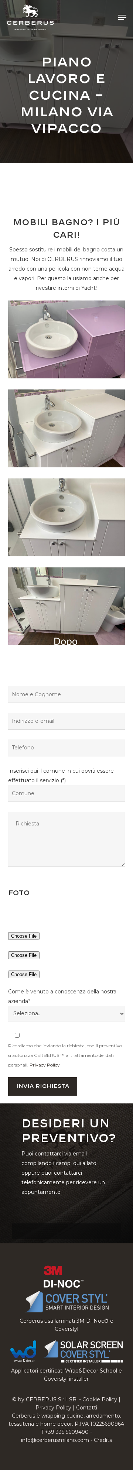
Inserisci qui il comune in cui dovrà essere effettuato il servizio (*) (61, 775)
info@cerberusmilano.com (55, 1440)
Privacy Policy (45, 1065)
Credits (103, 1440)
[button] (122, 17)
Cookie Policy (99, 1399)
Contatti (86, 1407)
